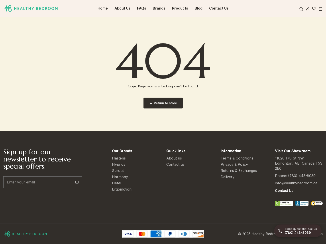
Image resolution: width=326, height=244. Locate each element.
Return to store (165, 103)
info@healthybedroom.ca (296, 183)
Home (103, 8)
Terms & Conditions (237, 158)
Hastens (119, 158)
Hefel (116, 183)
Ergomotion (122, 189)
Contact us (175, 164)
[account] (308, 8)
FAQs (141, 8)
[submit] (77, 182)
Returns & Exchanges (239, 170)
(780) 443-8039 (302, 175)
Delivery (227, 177)
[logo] (31, 8)
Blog (198, 8)
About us (174, 158)
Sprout (118, 170)
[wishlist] (314, 8)
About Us (122, 8)
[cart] (320, 8)
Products (180, 8)
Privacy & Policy (234, 164)
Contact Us (219, 8)
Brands (159, 8)
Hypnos (118, 164)
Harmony (120, 177)
